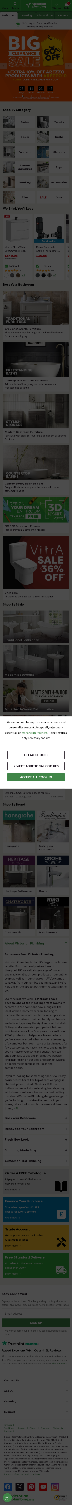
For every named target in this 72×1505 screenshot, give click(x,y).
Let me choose (36, 755)
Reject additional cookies (36, 766)
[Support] (7, 1497)
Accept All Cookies (36, 777)
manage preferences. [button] (34, 733)
